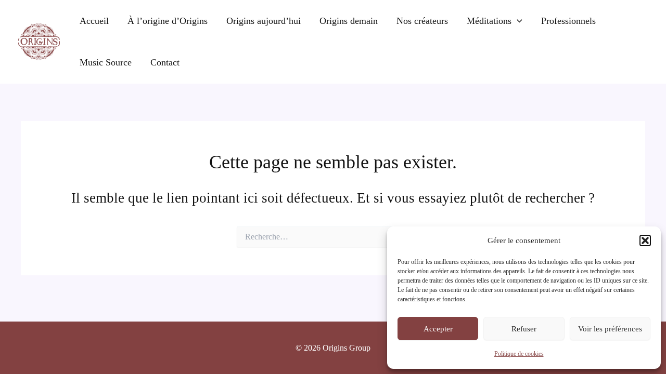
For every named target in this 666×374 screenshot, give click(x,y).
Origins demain (348, 21)
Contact (165, 62)
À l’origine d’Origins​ (167, 21)
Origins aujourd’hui (263, 21)
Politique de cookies (519, 353)
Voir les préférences (610, 329)
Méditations (489, 21)
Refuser (523, 329)
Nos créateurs (422, 21)
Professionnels (568, 21)
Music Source (106, 62)
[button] (645, 240)
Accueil (94, 21)
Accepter (438, 329)
